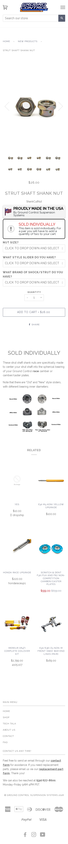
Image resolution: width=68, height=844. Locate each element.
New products (27, 41)
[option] (34, 106)
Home (6, 41)
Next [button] (58, 106)
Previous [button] (9, 106)
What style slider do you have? (29, 257)
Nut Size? (11, 242)
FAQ (5, 742)
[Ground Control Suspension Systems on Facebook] (25, 835)
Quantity (34, 292)
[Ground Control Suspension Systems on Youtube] (42, 835)
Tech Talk (9, 723)
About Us (9, 730)
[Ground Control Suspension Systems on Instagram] (33, 835)
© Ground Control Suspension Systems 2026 (34, 795)
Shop (6, 717)
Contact (8, 736)
